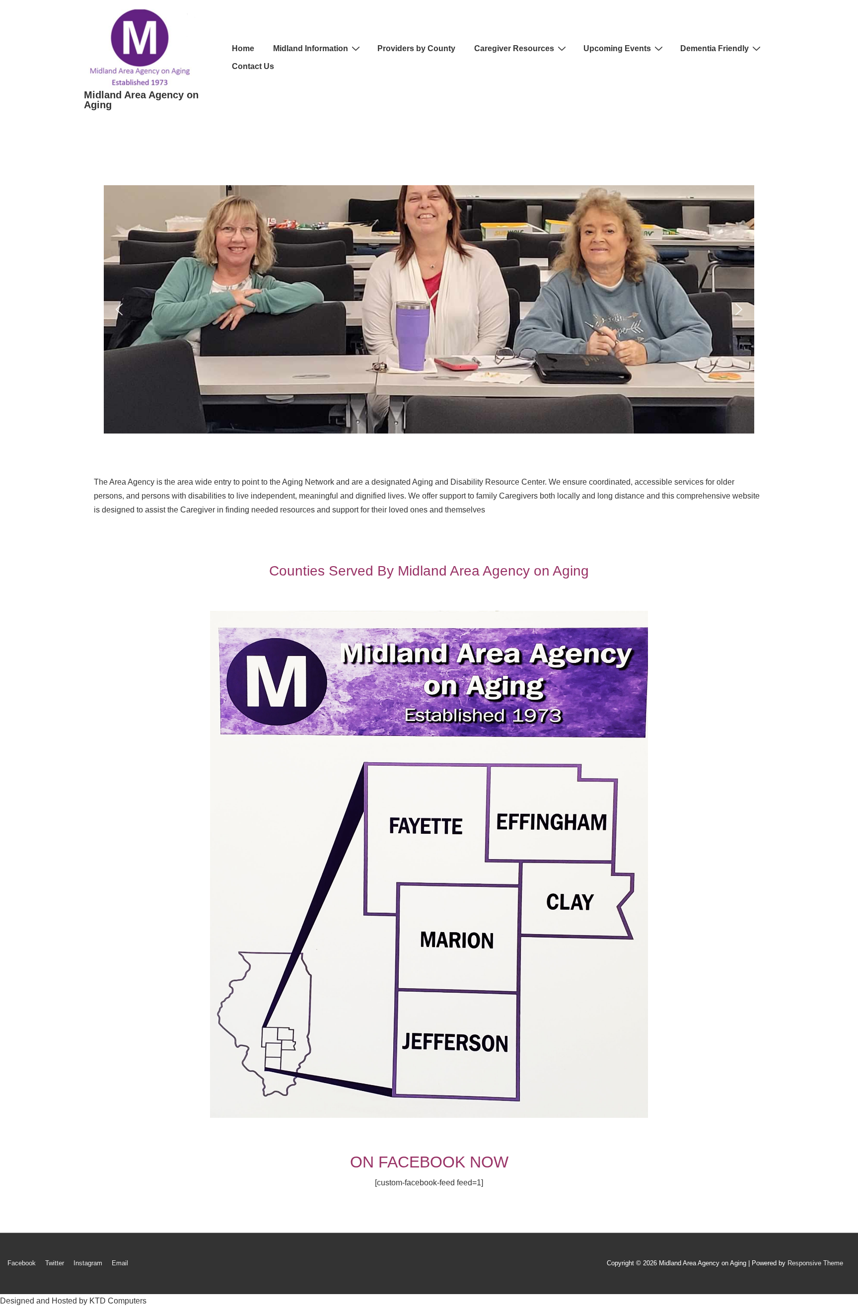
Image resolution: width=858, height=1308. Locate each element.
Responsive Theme (815, 1263)
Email (120, 1263)
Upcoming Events (617, 48)
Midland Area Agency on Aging (141, 99)
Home (243, 48)
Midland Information (310, 48)
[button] (119, 309)
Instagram (87, 1263)
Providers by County (416, 48)
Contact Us (253, 66)
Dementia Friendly (714, 48)
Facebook (21, 1263)
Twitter (54, 1263)
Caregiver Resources (514, 48)
